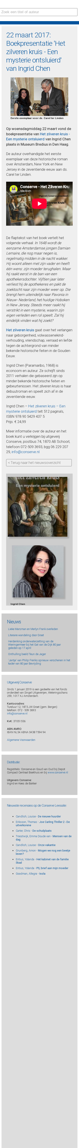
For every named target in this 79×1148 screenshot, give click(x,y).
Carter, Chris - (34, 830)
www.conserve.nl (58, 772)
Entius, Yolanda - (42, 868)
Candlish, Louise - (38, 816)
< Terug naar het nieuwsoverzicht (34, 462)
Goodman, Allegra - (30, 873)
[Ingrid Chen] (38, 600)
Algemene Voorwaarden (21, 740)
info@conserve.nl (26, 452)
